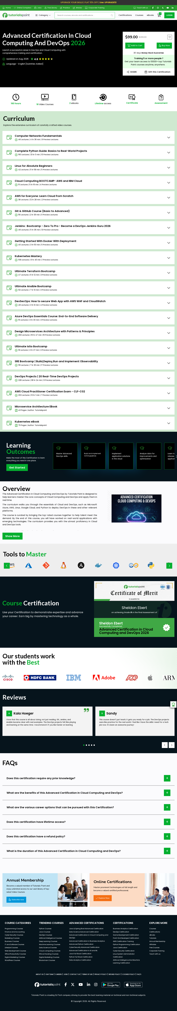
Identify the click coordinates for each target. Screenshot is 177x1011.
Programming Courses (14, 928)
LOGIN (169, 15)
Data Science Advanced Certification (84, 932)
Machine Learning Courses (49, 944)
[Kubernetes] (116, 565)
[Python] (151, 565)
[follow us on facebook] (66, 985)
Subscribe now (18, 899)
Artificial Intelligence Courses (50, 938)
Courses (139, 15)
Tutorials (152, 938)
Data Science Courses (48, 947)
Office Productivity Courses (15, 954)
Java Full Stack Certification (80, 954)
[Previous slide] (7, 566)
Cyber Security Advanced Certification (84, 947)
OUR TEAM (49, 974)
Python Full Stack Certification (81, 957)
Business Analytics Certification (125, 928)
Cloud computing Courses (49, 951)
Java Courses (44, 932)
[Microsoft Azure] (28, 565)
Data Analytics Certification (80, 960)
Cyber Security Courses (14, 935)
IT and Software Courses (14, 944)
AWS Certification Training (123, 941)
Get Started (17, 467)
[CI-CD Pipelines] (133, 565)
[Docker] (98, 565)
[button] (83, 745)
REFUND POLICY (114, 974)
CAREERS (58, 974)
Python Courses (45, 928)
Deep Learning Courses (48, 941)
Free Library (52, 8)
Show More (12, 536)
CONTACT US (75, 974)
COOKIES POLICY (128, 974)
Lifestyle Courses (11, 947)
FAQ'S (139, 974)
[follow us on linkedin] (88, 985)
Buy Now (166, 45)
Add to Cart (136, 45)
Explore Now (104, 898)
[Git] (46, 565)
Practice (66, 8)
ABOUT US (40, 974)
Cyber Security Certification (123, 951)
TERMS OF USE (87, 974)
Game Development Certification (126, 935)
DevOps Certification (121, 932)
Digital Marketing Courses (15, 957)
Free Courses (154, 947)
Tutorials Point (75, 493)
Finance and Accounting (15, 932)
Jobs (39, 8)
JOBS (66, 974)
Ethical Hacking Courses (48, 954)
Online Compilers (24, 8)
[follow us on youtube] (81, 985)
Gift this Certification (159, 71)
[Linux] (63, 565)
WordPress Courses (12, 960)
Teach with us (142, 8)
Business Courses (12, 941)
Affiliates (152, 944)
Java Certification (120, 947)
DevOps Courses (45, 935)
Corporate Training (96, 8)
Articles (79, 8)
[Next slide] (169, 566)
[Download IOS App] (133, 984)
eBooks (150, 15)
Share (133, 71)
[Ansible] (81, 565)
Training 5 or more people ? (148, 58)
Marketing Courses (12, 938)
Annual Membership (157, 941)
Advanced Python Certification (81, 944)
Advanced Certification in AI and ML (83, 950)
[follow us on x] (73, 985)
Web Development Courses (15, 951)
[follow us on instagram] (95, 985)
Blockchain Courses (47, 960)
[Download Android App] (111, 984)
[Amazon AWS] (11, 565)
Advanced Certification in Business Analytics (87, 941)
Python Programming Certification (126, 944)
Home (8, 8)
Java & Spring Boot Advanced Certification (86, 928)
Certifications (125, 15)
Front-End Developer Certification (126, 938)
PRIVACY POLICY (100, 974)
